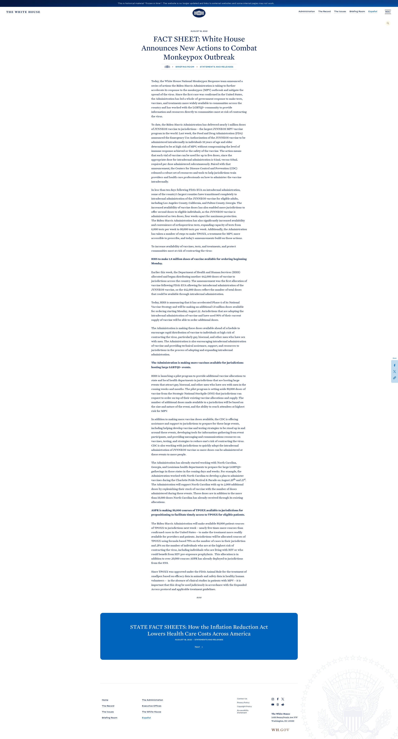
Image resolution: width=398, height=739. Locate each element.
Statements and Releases (216, 67)
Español (372, 11)
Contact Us (242, 699)
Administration (306, 11)
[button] (394, 377)
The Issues (340, 11)
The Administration (152, 700)
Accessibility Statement (242, 711)
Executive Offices (151, 706)
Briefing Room (357, 11)
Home (105, 700)
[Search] (388, 23)
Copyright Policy (244, 706)
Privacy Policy (243, 702)
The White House (151, 712)
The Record (324, 11)
